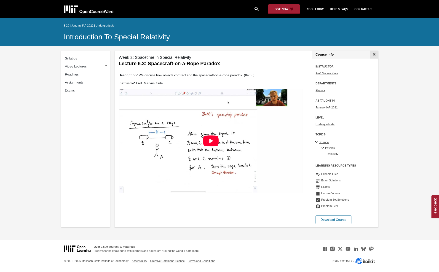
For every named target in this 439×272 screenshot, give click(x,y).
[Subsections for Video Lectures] (106, 66)
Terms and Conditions (201, 261)
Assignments (74, 82)
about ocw (315, 9)
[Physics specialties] (323, 148)
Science (324, 142)
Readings (72, 74)
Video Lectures (76, 66)
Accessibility (139, 261)
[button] (333, 219)
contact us (363, 9)
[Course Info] (374, 55)
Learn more (191, 251)
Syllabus (71, 58)
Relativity (332, 154)
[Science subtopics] (317, 142)
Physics (320, 90)
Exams (70, 90)
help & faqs (339, 9)
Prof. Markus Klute (327, 73)
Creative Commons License (167, 261)
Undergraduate (325, 124)
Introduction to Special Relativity (117, 37)
